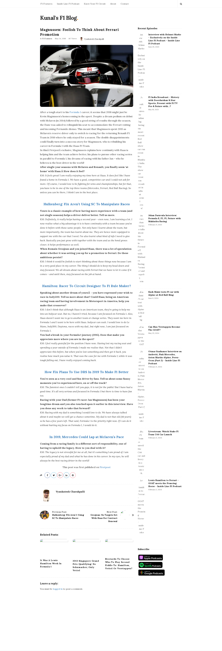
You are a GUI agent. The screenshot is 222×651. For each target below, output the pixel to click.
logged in (58, 589)
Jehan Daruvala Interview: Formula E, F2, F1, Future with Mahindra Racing (164, 218)
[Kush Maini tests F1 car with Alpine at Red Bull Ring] (141, 306)
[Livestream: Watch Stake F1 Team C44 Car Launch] (141, 452)
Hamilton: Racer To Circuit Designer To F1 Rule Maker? (86, 286)
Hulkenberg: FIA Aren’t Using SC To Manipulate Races (86, 204)
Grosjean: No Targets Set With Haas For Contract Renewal (103, 518)
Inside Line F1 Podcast (68, 3)
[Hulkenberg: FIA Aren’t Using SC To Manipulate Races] (44, 514)
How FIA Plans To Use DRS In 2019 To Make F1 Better (87, 372)
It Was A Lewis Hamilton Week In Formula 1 (51, 563)
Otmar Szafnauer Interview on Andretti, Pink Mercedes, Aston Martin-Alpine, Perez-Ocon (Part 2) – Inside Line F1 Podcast (165, 357)
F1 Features (46, 3)
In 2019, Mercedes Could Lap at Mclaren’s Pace (86, 437)
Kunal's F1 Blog (58, 17)
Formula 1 (75, 112)
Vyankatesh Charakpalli (94, 39)
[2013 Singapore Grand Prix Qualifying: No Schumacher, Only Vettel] (87, 548)
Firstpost (105, 467)
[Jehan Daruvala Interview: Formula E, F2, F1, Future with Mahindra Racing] (141, 250)
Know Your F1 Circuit (95, 3)
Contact (125, 3)
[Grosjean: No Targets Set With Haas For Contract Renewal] (124, 514)
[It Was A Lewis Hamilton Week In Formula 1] (54, 548)
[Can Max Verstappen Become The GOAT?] (141, 335)
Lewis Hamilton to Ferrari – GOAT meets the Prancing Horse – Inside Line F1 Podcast (165, 483)
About (113, 3)
